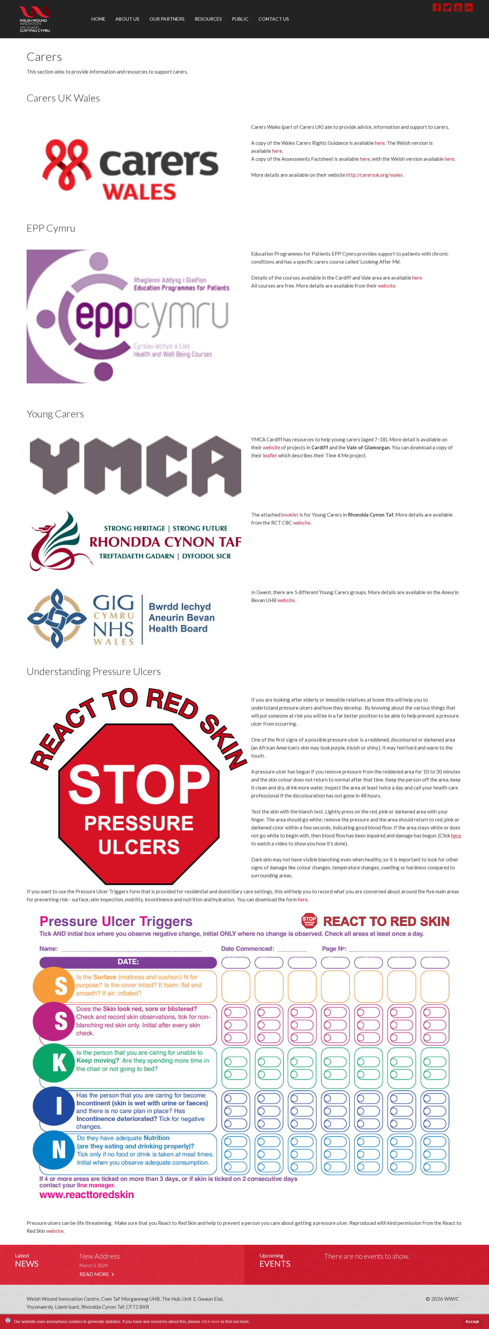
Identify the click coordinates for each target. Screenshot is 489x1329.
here (380, 143)
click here (210, 1321)
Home (98, 19)
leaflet (270, 455)
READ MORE (95, 1274)
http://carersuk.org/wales (374, 175)
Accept (472, 1321)
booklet (289, 515)
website (386, 286)
